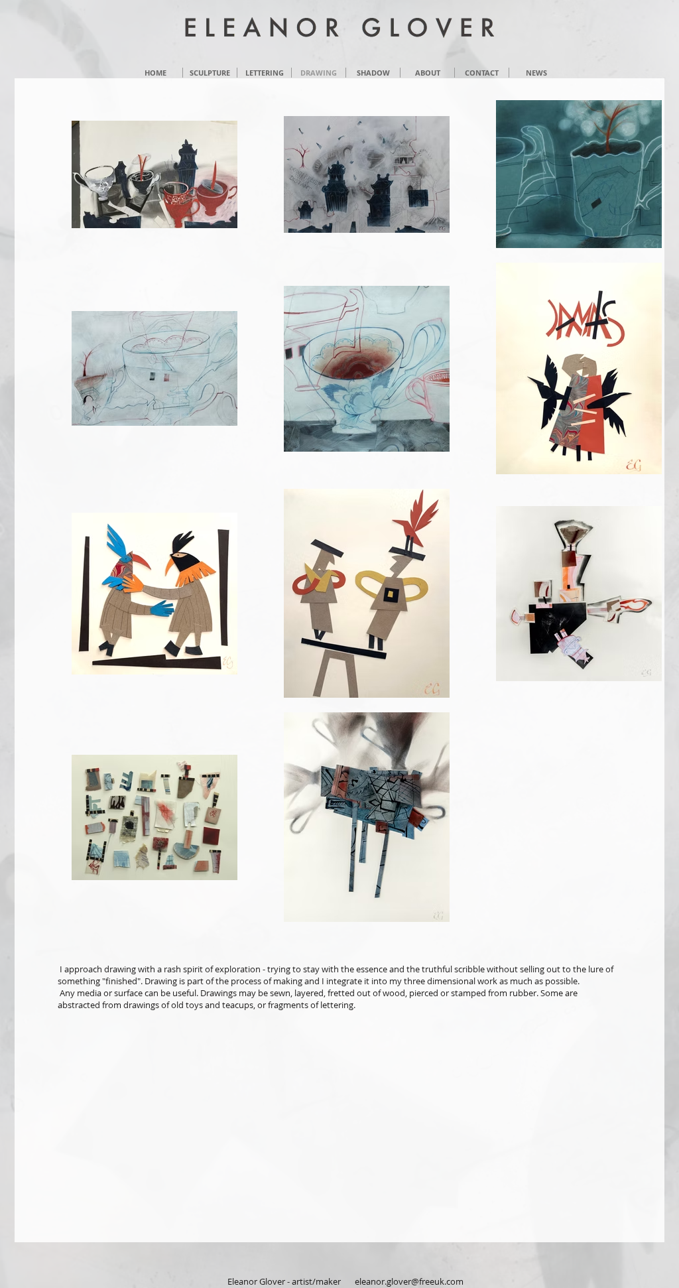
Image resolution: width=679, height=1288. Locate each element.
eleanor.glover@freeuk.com (409, 1281)
